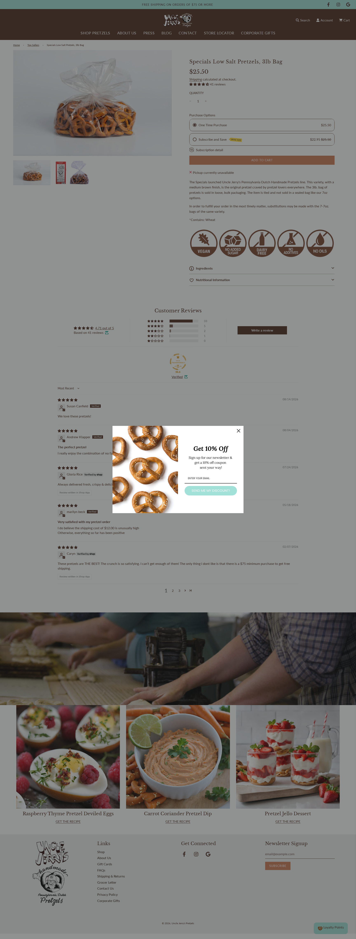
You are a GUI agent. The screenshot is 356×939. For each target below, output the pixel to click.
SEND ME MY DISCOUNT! (211, 490)
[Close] (239, 431)
